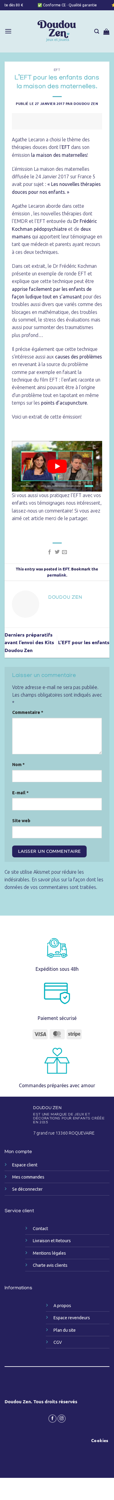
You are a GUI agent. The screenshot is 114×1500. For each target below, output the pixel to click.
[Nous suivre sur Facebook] (52, 1418)
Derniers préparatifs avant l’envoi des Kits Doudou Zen (29, 642)
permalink (56, 575)
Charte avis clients (50, 1265)
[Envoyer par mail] (64, 552)
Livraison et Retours (52, 1240)
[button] (8, 31)
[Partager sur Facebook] (49, 552)
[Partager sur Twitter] (56, 552)
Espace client (24, 1164)
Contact (40, 1228)
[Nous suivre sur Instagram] (61, 1418)
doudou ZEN (86, 104)
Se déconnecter (27, 1189)
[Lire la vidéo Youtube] (57, 466)
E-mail (20, 792)
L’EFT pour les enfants (83, 642)
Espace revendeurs (72, 1317)
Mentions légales (49, 1253)
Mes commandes (28, 1177)
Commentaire (27, 712)
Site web (21, 820)
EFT (57, 70)
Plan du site (65, 1330)
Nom (18, 764)
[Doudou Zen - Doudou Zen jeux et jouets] (57, 31)
